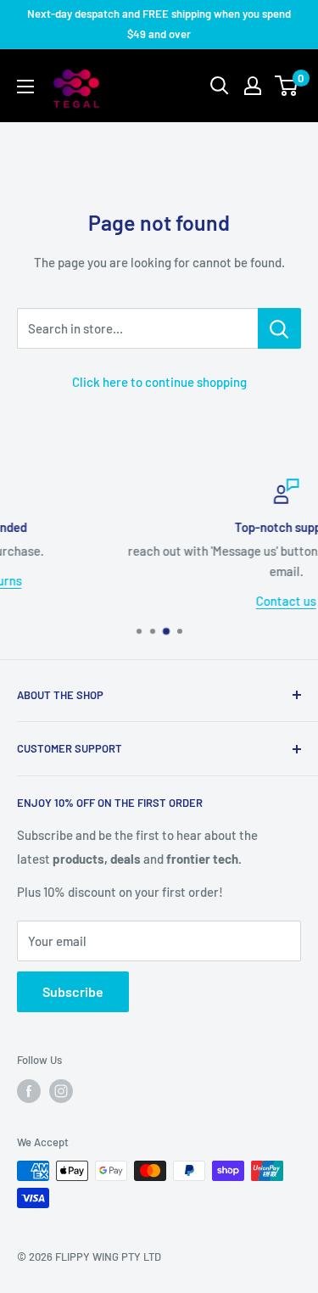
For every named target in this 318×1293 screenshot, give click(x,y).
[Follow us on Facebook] (29, 1091)
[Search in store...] (279, 328)
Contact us (201, 599)
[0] (287, 86)
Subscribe (72, 991)
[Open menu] (25, 86)
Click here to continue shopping (159, 381)
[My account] (252, 85)
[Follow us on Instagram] (61, 1091)
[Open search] (219, 85)
